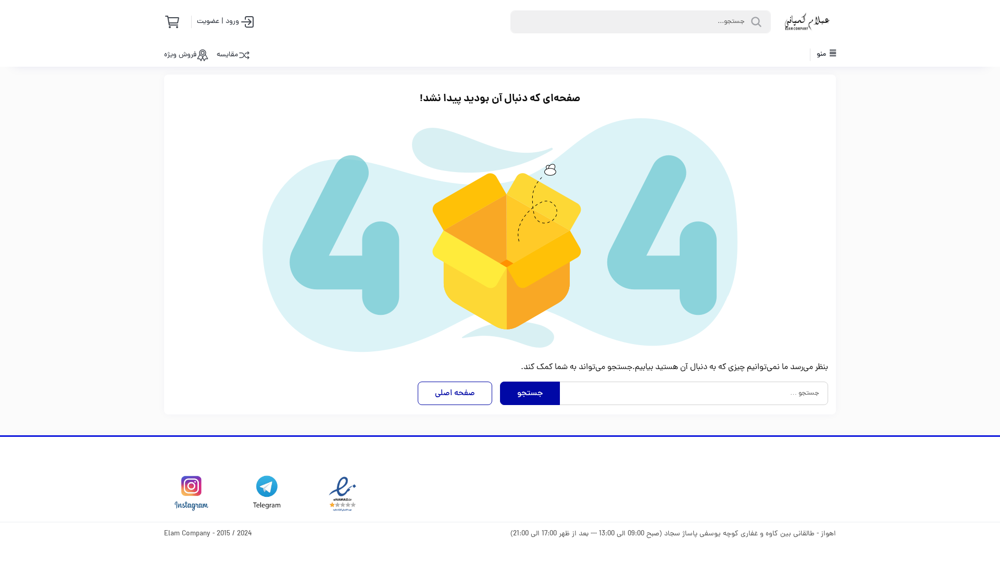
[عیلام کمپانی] (807, 21)
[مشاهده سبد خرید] (175, 22)
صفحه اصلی (455, 393)
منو (822, 54)
